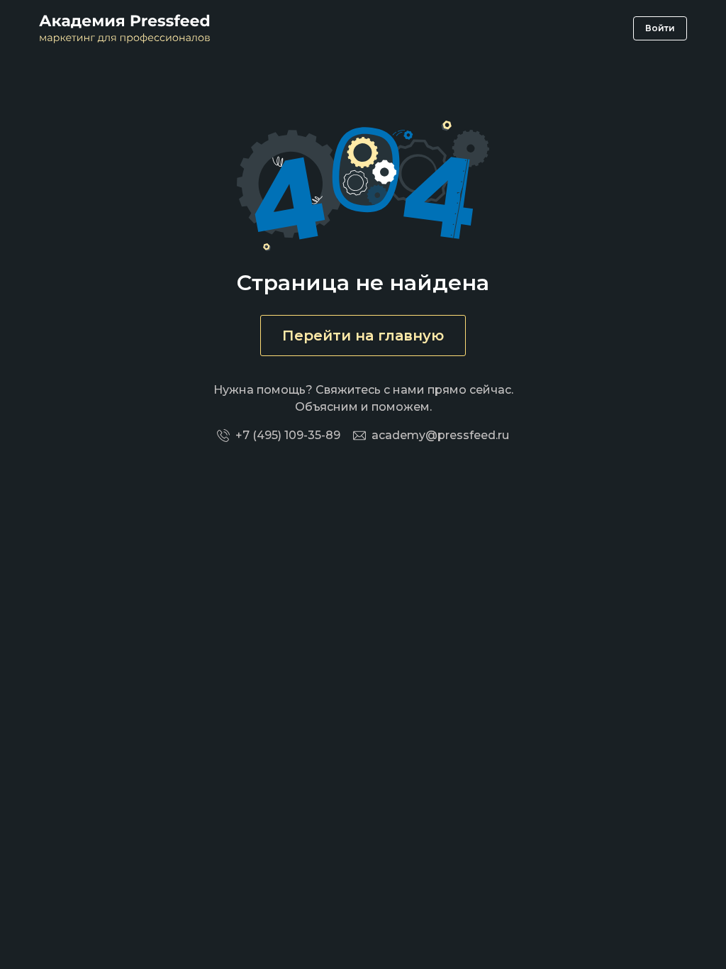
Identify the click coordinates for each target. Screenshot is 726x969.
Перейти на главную (363, 335)
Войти (660, 28)
